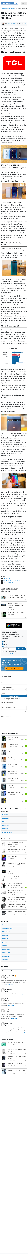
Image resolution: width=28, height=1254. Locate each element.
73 (23, 746)
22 (23, 794)
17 (26, 617)
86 (23, 766)
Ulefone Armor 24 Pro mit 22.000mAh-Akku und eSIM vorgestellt (15, 605)
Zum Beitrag (9, 984)
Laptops (5, 959)
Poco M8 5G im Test (13, 799)
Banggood (6, 818)
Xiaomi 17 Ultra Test (13, 737)
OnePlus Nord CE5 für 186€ (15, 1063)
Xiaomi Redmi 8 (6, 363)
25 (26, 1060)
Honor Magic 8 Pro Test (14, 758)
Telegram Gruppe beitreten (14, 668)
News (5, 646)
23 (23, 801)
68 (23, 753)
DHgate (5, 821)
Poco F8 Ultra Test (12, 771)
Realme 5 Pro (5, 352)
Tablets (5, 942)
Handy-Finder (6, 931)
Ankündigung (11, 8)
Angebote (6, 642)
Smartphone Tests (8, 928)
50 (23, 780)
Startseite (4, 8)
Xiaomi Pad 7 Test (12, 856)
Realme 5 (5, 354)
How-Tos (5, 938)
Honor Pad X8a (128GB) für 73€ (16, 1043)
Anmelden (22, 649)
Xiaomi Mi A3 (6, 361)
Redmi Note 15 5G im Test (14, 792)
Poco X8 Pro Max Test (13, 778)
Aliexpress (5, 814)
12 (26, 901)
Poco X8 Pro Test (12, 785)
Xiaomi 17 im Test (12, 764)
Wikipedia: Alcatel (8, 583)
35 (23, 759)
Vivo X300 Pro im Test (13, 744)
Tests (5, 644)
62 (23, 773)
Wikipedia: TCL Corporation (12, 580)
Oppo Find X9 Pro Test (13, 751)
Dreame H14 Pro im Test (14, 877)
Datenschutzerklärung (10, 654)
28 (26, 846)
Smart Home (6, 952)
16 (23, 887)
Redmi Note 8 (6, 358)
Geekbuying (6, 825)
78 (23, 787)
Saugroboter (6, 956)
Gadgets (5, 935)
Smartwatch (6, 949)
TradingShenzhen (7, 832)
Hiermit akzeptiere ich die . (11, 653)
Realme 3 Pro (5, 356)
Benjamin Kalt (11, 23)
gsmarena (6, 578)
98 (23, 739)
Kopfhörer (5, 945)
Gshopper (5, 828)
